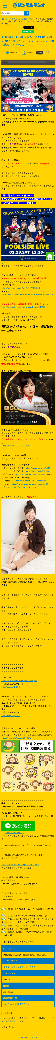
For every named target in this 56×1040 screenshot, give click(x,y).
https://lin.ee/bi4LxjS (14, 832)
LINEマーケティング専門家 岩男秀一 (20, 967)
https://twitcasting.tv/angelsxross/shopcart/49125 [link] (23, 307)
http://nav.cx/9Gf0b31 (11, 687)
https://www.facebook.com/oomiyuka (31, 481)
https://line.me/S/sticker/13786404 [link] (16, 738)
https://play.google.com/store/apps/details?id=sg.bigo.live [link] (27, 294)
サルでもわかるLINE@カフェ (21, 19)
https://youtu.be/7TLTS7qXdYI (15, 446)
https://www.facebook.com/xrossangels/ (19, 680)
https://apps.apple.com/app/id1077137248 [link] (20, 288)
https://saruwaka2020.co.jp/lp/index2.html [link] (20, 864)
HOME (4, 19)
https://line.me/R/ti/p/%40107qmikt (29, 474)
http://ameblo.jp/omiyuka (24, 487)
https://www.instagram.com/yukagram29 (29, 484)
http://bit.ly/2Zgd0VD (10, 715)
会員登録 (11, 1021)
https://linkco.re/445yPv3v (37, 471)
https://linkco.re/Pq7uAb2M (38, 468)
